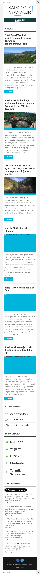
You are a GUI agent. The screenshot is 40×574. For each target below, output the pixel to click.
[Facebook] (18, 560)
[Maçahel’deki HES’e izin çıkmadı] (20, 243)
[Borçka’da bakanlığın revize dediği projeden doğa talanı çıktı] (20, 365)
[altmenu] (20, 20)
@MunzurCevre (14, 519)
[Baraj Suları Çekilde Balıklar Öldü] (20, 302)
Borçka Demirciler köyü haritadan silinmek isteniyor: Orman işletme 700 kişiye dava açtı (19, 104)
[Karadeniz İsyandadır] (20, 11)
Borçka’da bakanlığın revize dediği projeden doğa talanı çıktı (18, 350)
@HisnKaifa (13, 531)
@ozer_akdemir (14, 544)
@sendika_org (14, 507)
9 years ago (8, 503)
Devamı (9, 91)
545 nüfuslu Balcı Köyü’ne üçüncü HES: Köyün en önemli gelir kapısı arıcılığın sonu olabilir (19, 169)
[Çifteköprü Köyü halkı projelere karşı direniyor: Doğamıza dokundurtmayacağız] (20, 55)
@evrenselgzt (13, 494)
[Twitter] (22, 560)
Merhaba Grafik (20, 567)
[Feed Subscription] (35, 29)
